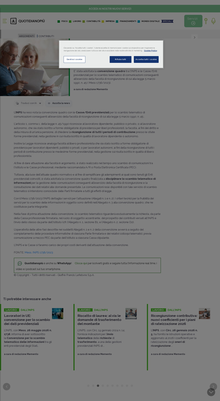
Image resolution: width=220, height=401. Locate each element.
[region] (111, 54)
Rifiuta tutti (120, 59)
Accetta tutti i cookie (146, 59)
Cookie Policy (150, 50)
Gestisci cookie (74, 59)
